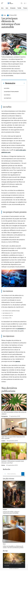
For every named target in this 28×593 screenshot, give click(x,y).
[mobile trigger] (2, 3)
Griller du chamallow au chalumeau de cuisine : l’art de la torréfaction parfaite (13, 546)
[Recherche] (22, 3)
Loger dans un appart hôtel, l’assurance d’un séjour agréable (13, 437)
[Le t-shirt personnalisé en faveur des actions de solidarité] (14, 402)
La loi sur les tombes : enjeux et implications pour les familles (11, 512)
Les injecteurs (7, 98)
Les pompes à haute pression (11, 91)
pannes (17, 361)
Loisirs (3, 440)
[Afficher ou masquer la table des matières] (20, 83)
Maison (4, 544)
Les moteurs (7, 94)
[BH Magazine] (10, 3)
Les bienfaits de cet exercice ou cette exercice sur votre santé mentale (14, 562)
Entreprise (4, 416)
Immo (3, 465)
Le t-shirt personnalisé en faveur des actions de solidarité (13, 413)
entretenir (20, 328)
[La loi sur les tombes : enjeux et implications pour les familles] (14, 494)
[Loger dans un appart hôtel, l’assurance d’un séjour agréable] (14, 426)
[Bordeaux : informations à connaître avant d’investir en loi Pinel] (14, 451)
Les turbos (6, 88)
